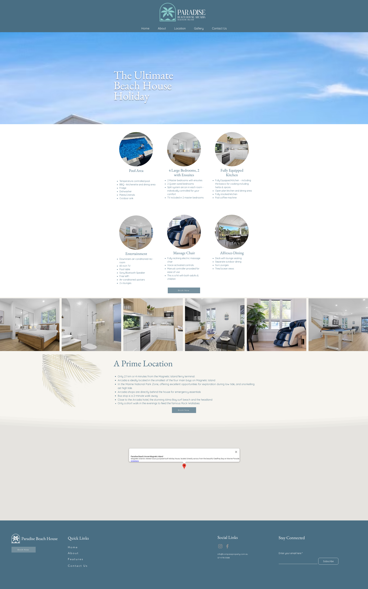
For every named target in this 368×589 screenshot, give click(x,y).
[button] (30, 324)
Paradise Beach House (39, 538)
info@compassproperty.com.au (232, 554)
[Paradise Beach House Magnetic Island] (220, 546)
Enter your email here (290, 553)
